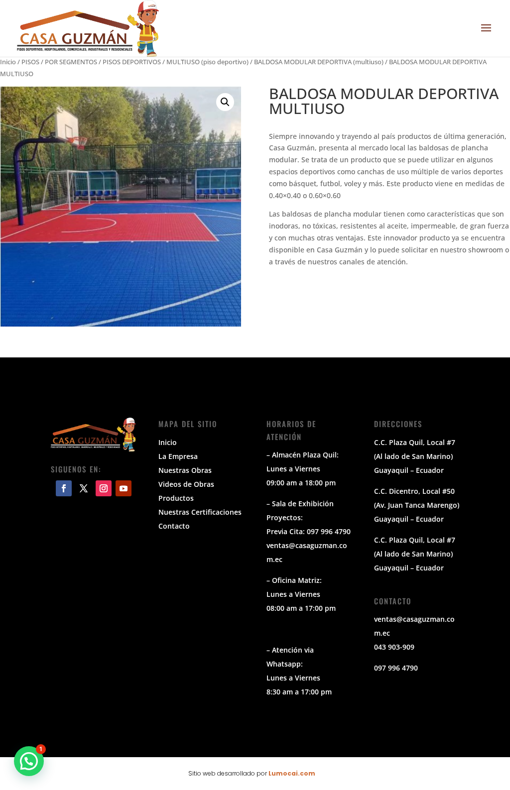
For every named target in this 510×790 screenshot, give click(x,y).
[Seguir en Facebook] (64, 488)
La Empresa (178, 456)
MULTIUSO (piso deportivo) (207, 61)
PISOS (30, 61)
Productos (176, 498)
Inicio (8, 61)
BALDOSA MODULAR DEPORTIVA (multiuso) (318, 61)
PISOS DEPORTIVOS (132, 61)
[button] (225, 102)
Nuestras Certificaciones (200, 512)
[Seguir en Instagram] (104, 488)
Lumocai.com (291, 773)
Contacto (174, 526)
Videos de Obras (186, 484)
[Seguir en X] (84, 488)
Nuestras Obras (185, 470)
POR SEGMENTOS (71, 61)
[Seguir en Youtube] (123, 488)
